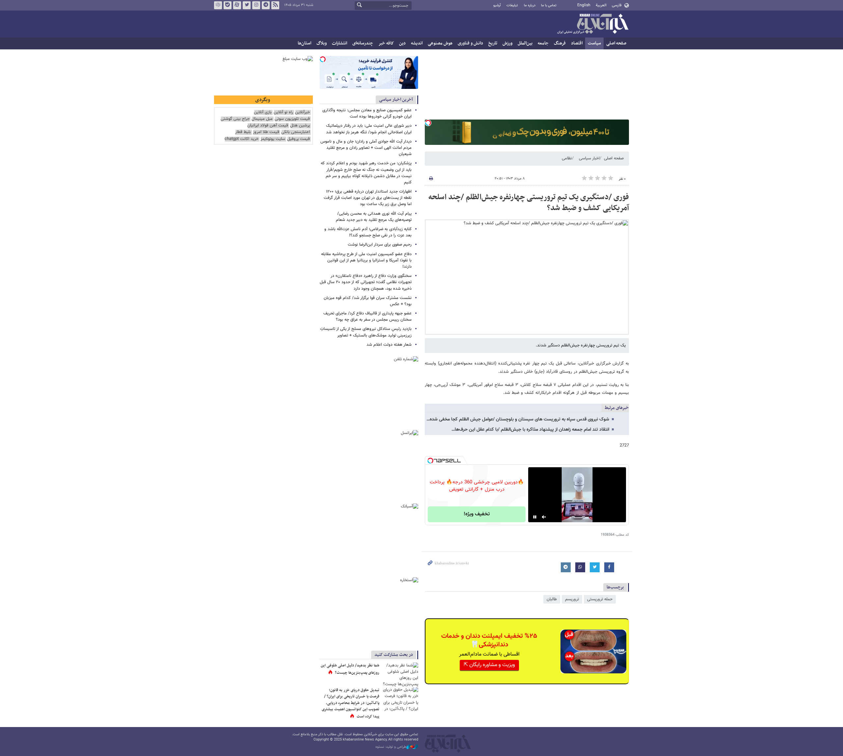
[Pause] (535, 517)
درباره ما (529, 5)
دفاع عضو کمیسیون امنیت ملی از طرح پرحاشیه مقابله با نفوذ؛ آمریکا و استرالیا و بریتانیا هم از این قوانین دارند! (366, 260)
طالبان (552, 599)
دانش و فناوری (470, 43)
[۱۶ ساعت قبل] (400, 699)
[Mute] (544, 517)
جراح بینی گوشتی (235, 119)
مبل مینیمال (262, 119)
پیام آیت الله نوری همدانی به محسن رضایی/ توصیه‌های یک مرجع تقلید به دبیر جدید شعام (374, 216)
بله (227, 5)
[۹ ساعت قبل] (400, 674)
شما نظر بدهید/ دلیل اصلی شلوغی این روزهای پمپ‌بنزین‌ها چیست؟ (350, 669)
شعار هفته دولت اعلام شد (389, 344)
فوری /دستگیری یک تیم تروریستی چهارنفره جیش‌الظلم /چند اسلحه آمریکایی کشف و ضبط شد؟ (528, 203)
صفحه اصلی (616, 43)
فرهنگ (560, 43)
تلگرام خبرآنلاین (266, 5)
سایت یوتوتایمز (272, 139)
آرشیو (497, 5)
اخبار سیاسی (589, 158)
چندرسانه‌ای (362, 43)
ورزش (507, 43)
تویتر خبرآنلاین (247, 5)
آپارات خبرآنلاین (237, 5)
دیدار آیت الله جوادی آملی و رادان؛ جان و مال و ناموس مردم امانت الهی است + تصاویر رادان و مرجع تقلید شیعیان (366, 147)
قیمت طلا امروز (266, 132)
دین (402, 43)
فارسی (616, 5)
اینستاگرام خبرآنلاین (256, 5)
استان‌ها (304, 43)
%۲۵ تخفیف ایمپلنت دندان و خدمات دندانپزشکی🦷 (489, 640)
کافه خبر (386, 43)
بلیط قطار (243, 132)
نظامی (567, 158)
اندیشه (416, 43)
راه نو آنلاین (283, 112)
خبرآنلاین (593, 24)
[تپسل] (428, 123)
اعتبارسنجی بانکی (295, 132)
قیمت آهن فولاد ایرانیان (267, 125)
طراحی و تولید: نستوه (390, 747)
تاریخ (492, 43)
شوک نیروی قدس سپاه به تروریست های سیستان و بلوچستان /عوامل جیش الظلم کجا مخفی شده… (517, 419)
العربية (601, 5)
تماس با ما (549, 5)
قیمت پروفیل (298, 139)
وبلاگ (321, 43)
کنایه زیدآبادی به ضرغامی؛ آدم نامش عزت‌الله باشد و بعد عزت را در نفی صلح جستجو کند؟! (368, 232)
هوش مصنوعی (440, 43)
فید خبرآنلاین (275, 5)
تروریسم (572, 599)
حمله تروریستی (599, 599)
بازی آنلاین (263, 112)
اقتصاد (577, 43)
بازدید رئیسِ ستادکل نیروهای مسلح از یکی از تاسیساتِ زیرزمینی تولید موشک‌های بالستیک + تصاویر (366, 332)
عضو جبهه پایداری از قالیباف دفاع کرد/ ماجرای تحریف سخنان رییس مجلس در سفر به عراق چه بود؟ (367, 316)
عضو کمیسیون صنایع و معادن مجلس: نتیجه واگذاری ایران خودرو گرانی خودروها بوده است (367, 113)
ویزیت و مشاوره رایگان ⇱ (489, 665)
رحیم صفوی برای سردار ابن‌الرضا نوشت (380, 244)
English (583, 5)
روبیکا (218, 5)
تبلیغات (512, 5)
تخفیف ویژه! (477, 514)
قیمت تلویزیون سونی (292, 119)
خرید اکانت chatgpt (241, 139)
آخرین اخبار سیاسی (396, 99)
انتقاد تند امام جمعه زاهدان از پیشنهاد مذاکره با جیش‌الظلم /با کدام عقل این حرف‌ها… (530, 429)
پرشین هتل (300, 125)
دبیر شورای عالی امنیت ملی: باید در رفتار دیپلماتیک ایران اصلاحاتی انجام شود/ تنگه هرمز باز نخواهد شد (369, 128)
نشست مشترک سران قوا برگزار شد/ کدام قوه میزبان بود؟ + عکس (368, 301)
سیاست (594, 43)
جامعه (543, 43)
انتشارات (339, 43)
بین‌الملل (525, 43)
